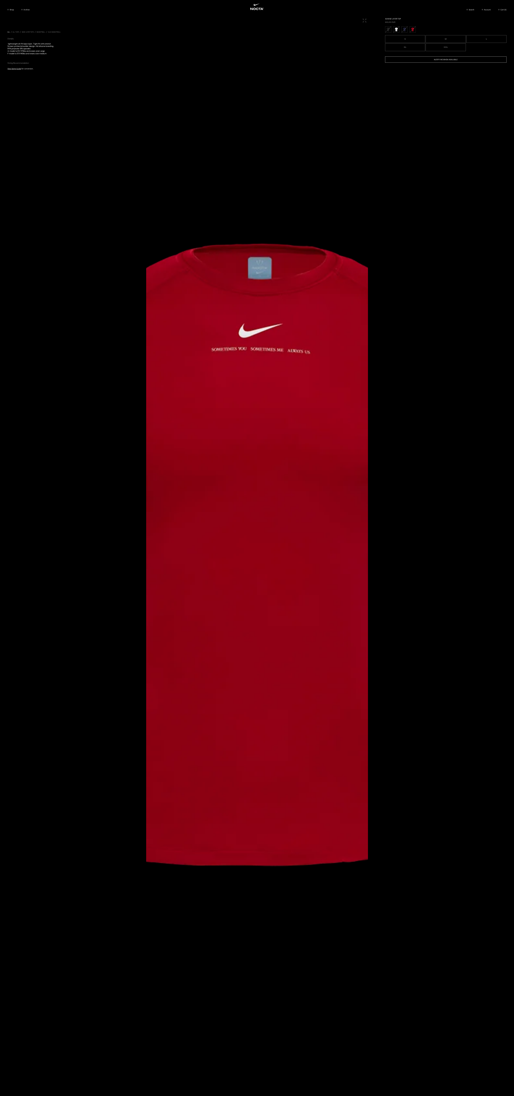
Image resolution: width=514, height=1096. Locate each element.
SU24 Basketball (54, 32)
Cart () (503, 9)
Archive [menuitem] (27, 9)
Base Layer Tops (28, 32)
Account (487, 9)
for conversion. (20, 68)
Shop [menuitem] (12, 9)
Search (471, 9)
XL (405, 47)
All (8, 32)
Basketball (41, 32)
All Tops (16, 32)
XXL (446, 47)
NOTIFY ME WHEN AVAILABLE (446, 59)
